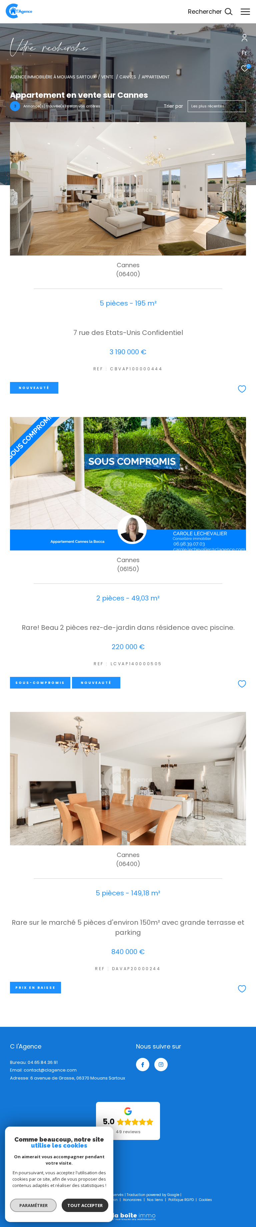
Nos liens (155, 1199)
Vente (107, 77)
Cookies (205, 1200)
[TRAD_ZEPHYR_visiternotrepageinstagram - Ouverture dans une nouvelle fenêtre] (161, 1064)
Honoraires (133, 1199)
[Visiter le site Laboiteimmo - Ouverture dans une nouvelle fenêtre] (128, 1212)
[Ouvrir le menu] (245, 11)
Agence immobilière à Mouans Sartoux (53, 77)
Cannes (127, 77)
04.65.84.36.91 (43, 1062)
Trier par (173, 106)
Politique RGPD (181, 1199)
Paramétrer (33, 1205)
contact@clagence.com (50, 1070)
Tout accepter (85, 1205)
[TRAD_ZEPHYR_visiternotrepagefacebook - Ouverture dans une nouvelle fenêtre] (142, 1064)
